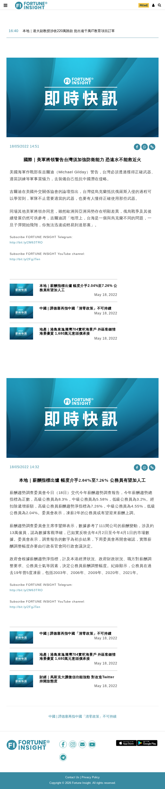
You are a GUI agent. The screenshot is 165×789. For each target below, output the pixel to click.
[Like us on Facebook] (63, 744)
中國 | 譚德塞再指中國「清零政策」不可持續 (76, 308)
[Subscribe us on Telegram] (63, 757)
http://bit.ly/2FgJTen (25, 259)
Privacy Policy (91, 777)
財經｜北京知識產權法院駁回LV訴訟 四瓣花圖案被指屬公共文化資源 (75, 31)
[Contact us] (83, 744)
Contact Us (72, 777)
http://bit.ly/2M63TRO (26, 242)
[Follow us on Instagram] (73, 744)
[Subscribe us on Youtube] (92, 744)
